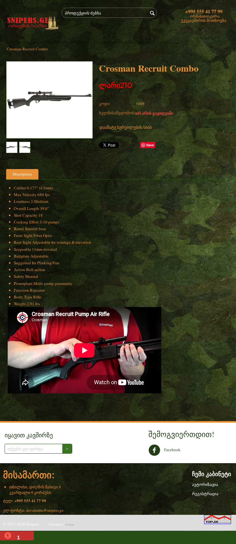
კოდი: (105, 103)
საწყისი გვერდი (22, 42)
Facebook (171, 449)
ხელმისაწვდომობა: (116, 113)
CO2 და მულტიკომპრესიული (122, 42)
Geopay (69, 524)
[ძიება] (152, 13)
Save (150, 145)
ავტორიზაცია (205, 484)
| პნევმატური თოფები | (66, 42)
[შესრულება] (67, 448)
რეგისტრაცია (205, 493)
